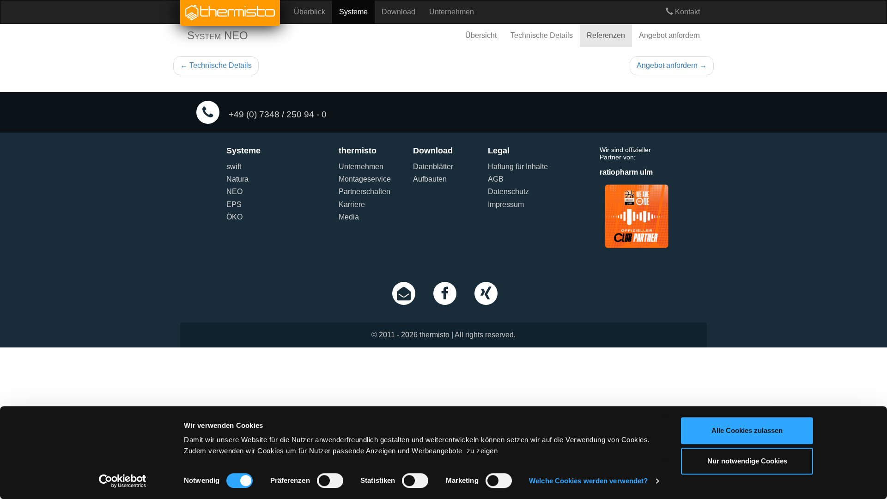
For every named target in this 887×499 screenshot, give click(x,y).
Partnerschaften (364, 191)
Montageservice (365, 179)
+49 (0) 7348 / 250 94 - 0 (276, 114)
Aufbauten (430, 179)
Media (349, 217)
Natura (237, 179)
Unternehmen (451, 12)
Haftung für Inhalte (518, 166)
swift (233, 166)
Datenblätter (433, 166)
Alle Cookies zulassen (747, 430)
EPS (234, 204)
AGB (496, 179)
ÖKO (234, 217)
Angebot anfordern (669, 35)
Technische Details (541, 35)
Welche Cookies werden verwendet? (588, 481)
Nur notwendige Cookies (747, 461)
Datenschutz (508, 191)
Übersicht (481, 35)
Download (398, 12)
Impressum (506, 204)
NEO (234, 191)
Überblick (309, 12)
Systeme (353, 12)
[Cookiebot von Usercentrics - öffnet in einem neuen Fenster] (122, 481)
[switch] (330, 480)
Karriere (352, 204)
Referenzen (606, 35)
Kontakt (686, 12)
